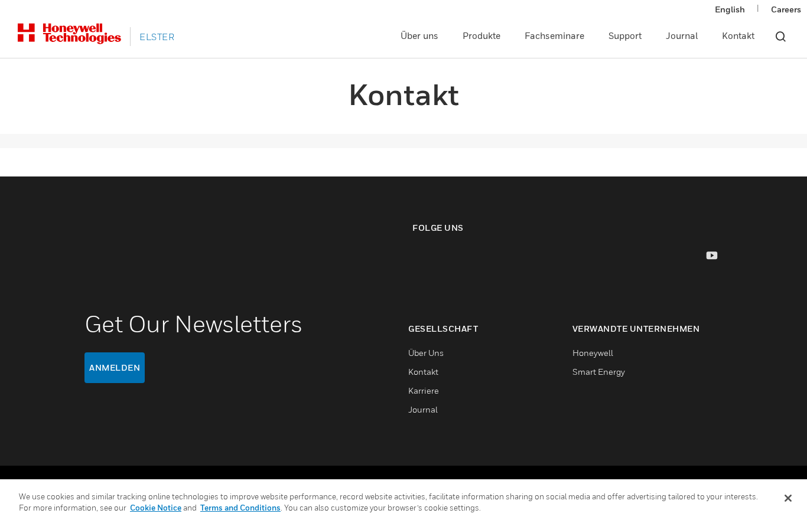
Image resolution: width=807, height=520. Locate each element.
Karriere (423, 390)
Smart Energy (598, 372)
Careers (786, 9)
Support (625, 35)
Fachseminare (554, 35)
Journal (682, 35)
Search (780, 36)
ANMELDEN (114, 367)
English (730, 9)
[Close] (788, 498)
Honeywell (592, 353)
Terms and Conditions (240, 507)
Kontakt (738, 35)
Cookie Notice (155, 507)
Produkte (481, 35)
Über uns (419, 35)
